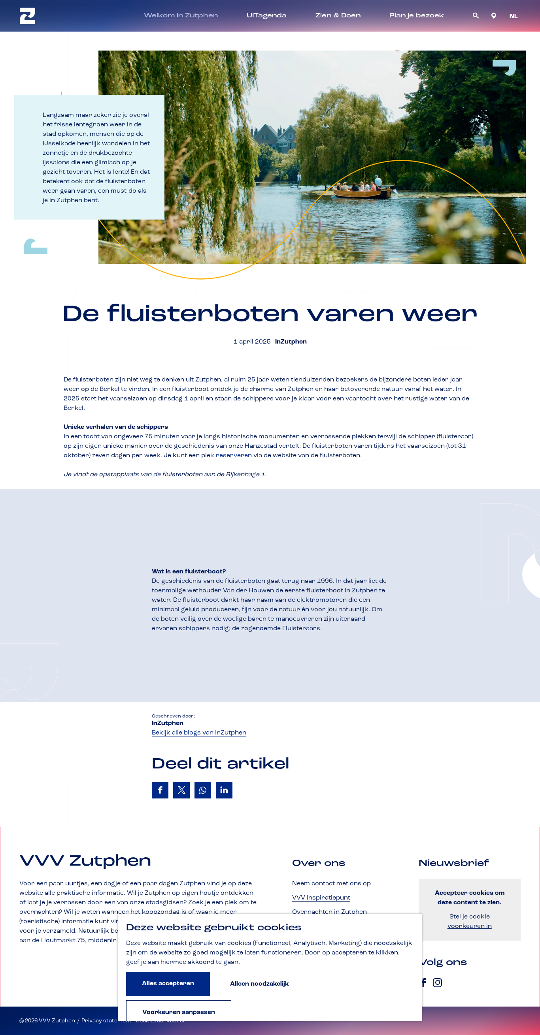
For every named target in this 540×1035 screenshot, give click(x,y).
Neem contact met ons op (331, 884)
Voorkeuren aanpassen (178, 1012)
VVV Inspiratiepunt (321, 898)
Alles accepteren (168, 984)
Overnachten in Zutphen (329, 912)
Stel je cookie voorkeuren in (469, 922)
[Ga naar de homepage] (27, 15)
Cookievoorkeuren (161, 1021)
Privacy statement (106, 1021)
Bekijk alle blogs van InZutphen (199, 733)
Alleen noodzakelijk (259, 984)
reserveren (234, 456)
